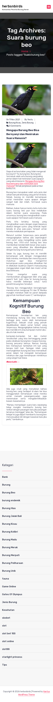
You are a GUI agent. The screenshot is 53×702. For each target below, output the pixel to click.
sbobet (6, 617)
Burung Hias (9, 508)
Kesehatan (8, 610)
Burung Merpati (11, 555)
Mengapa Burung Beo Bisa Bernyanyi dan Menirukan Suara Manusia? (22, 134)
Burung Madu (9, 539)
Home (24, 51)
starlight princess (12, 657)
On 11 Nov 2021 (13, 119)
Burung (6, 484)
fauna (5, 578)
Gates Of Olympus (12, 594)
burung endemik (11, 500)
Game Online (9, 586)
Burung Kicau (15, 123)
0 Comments (15, 126)
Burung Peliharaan (12, 563)
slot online (8, 641)
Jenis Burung (27, 123)
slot (4, 625)
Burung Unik (9, 571)
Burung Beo (8, 492)
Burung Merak (10, 547)
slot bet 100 (8, 633)
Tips (4, 664)
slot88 (6, 649)
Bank (5, 477)
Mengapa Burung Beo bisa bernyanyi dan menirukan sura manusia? (25, 183)
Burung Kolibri (10, 531)
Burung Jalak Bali (12, 516)
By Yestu (29, 119)
